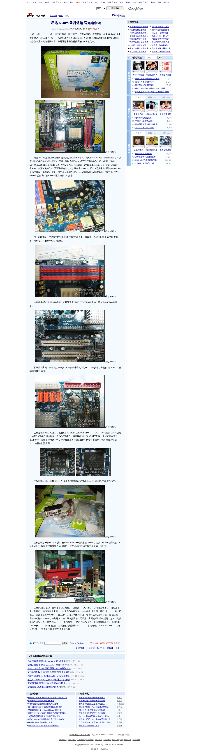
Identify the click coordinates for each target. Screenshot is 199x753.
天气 (134, 2)
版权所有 (104, 749)
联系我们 (90, 740)
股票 (59, 2)
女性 (109, 2)
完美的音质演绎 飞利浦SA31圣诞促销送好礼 (49, 676)
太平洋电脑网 (93, 29)
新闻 (35, 2)
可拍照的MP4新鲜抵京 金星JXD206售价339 (48, 672)
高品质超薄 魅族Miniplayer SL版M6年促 (47, 661)
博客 (72, 2)
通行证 (166, 2)
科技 (66, 2)
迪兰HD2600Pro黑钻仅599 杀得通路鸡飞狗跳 (49, 680)
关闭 (117, 648)
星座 (128, 2)
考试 (122, 2)
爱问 (146, 2)
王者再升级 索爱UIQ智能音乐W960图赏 (47, 683)
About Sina (72, 740)
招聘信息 (98, 740)
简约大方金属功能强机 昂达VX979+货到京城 (49, 668)
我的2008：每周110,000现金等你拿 (105, 643)
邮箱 (153, 2)
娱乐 (47, 2)
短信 (140, 2)
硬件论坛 (79, 648)
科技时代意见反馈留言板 (79, 735)
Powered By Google (77, 643)
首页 (28, 2)
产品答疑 (136, 740)
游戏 (103, 2)
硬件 (61, 16)
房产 (97, 2)
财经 (53, 2)
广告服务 (81, 740)
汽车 (91, 2)
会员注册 (127, 740)
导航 (159, 2)
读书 (115, 2)
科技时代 (53, 16)
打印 (110, 648)
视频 (84, 2)
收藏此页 (90, 648)
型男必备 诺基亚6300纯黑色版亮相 (44, 687)
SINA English (117, 740)
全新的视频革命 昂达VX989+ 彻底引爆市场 (48, 665)
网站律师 (107, 740)
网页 (34, 643)
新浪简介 (63, 740)
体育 (41, 2)
